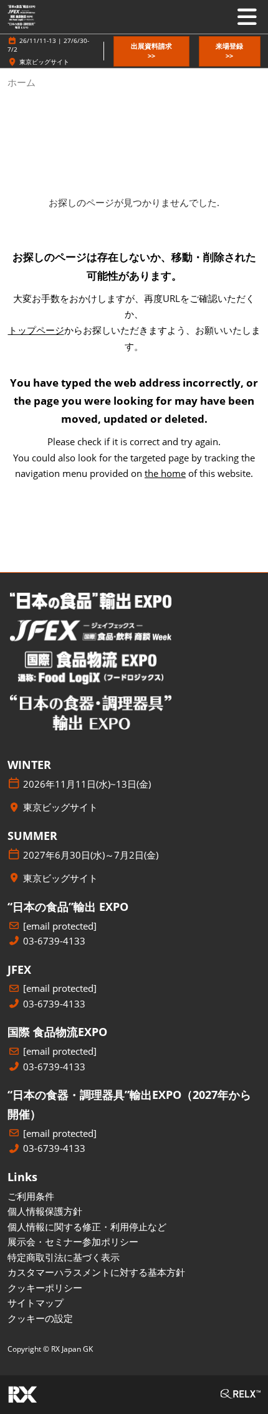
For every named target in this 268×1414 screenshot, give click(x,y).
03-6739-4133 (54, 941)
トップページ (36, 330)
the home (165, 473)
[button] (151, 51)
